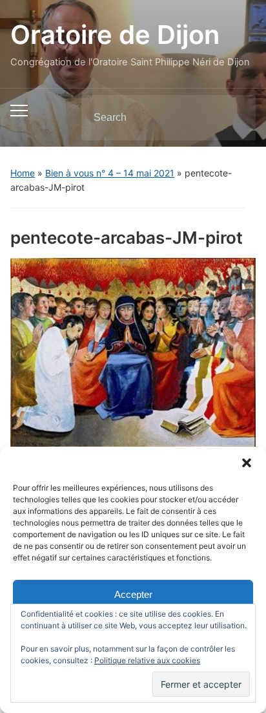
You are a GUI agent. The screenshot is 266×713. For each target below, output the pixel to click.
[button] (246, 462)
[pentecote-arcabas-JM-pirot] (132, 351)
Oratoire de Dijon (115, 34)
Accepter (133, 594)
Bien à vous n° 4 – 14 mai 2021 (109, 172)
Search (235, 117)
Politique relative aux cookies (147, 660)
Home (22, 172)
